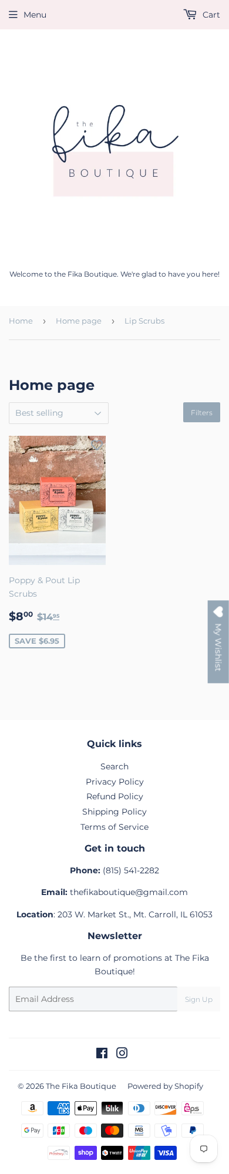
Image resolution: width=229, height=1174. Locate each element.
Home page (79, 320)
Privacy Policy (115, 781)
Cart (210, 14)
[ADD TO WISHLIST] (97, 444)
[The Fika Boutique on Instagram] (122, 1054)
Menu (34, 14)
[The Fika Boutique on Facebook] (102, 1054)
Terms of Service (114, 827)
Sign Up (199, 999)
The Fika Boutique (81, 1086)
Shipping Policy (114, 811)
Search (114, 766)
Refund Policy (114, 796)
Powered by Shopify (165, 1086)
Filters (202, 412)
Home (21, 320)
